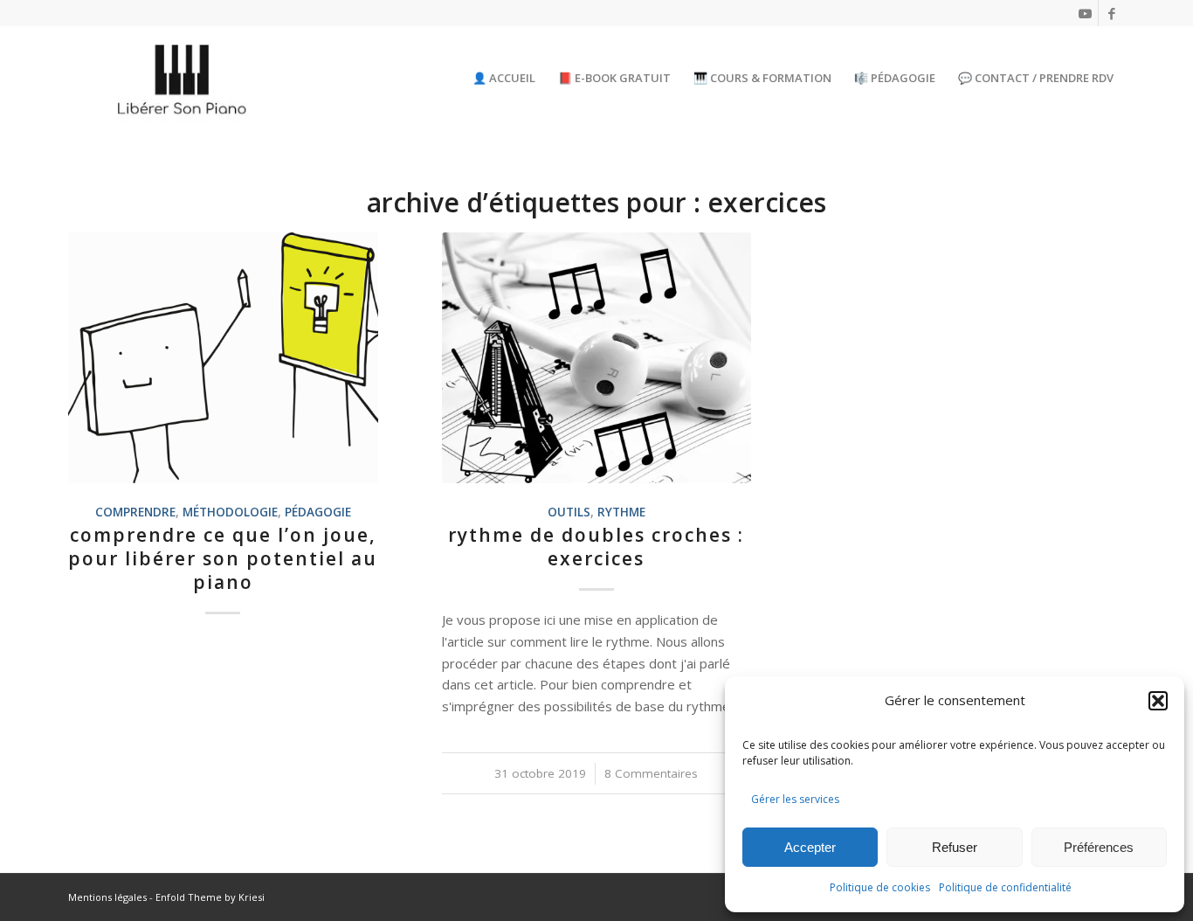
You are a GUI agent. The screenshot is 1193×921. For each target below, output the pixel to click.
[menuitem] (504, 77)
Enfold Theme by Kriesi (210, 897)
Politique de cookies (880, 887)
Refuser (954, 847)
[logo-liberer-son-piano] (184, 77)
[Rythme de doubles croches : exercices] (597, 357)
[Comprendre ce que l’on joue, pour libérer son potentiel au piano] (223, 357)
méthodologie (230, 512)
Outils (569, 512)
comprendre (135, 512)
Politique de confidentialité (1005, 887)
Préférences (1099, 847)
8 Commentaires (651, 773)
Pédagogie (318, 512)
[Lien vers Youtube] (1085, 13)
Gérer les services (795, 799)
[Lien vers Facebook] (1112, 13)
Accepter (810, 847)
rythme (621, 512)
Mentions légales (107, 897)
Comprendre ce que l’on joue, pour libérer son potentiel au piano (222, 559)
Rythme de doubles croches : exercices (596, 547)
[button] (1158, 701)
